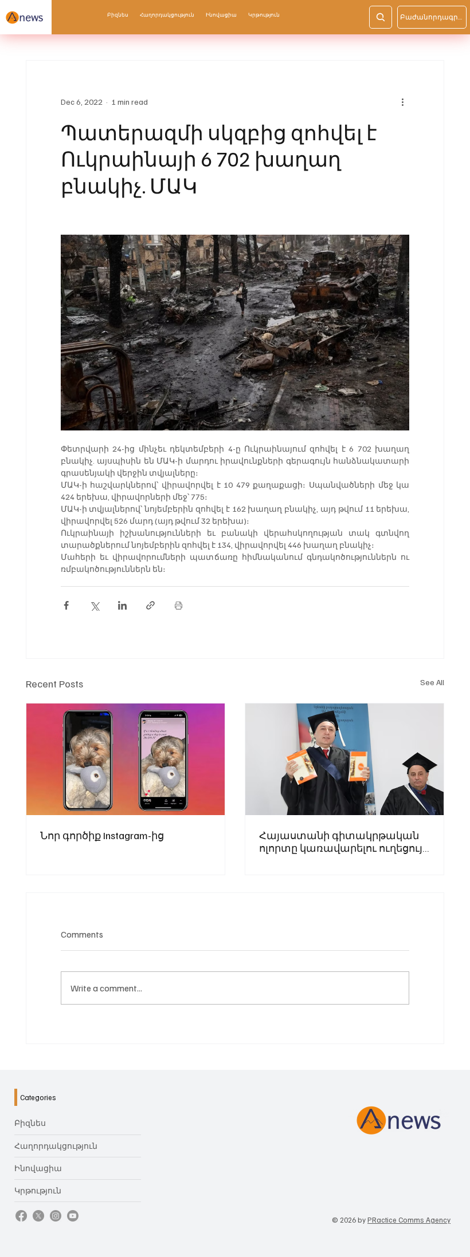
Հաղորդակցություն (55, 1146)
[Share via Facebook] (66, 605)
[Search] (380, 17)
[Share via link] (150, 605)
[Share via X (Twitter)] (94, 605)
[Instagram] (55, 1216)
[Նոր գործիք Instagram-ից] (125, 759)
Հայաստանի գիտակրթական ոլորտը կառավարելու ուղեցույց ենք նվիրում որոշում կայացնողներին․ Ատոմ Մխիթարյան (344, 841)
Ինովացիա (38, 1168)
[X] (38, 1216)
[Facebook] (21, 1216)
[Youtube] (73, 1216)
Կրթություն (37, 1190)
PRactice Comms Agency (409, 1219)
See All (432, 682)
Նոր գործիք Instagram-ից (102, 835)
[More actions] (402, 102)
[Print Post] (178, 605)
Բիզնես (30, 1123)
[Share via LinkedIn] (122, 605)
